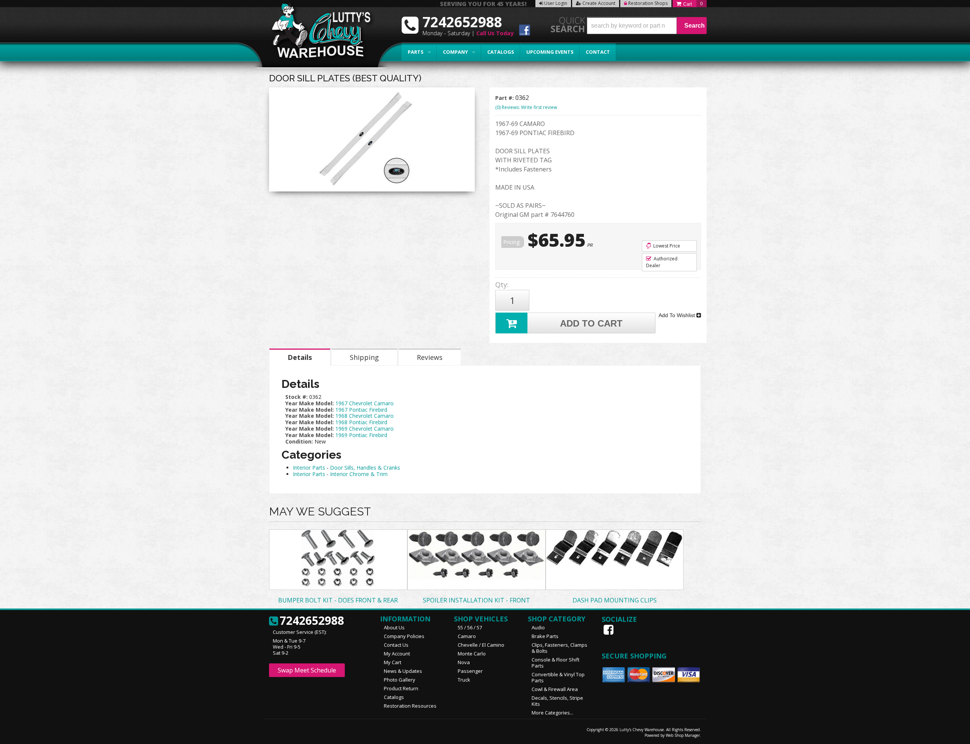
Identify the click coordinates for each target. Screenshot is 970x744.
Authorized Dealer (661, 262)
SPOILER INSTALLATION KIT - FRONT (476, 600)
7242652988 (312, 621)
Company (455, 51)
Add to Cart (591, 323)
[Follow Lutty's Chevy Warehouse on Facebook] (524, 31)
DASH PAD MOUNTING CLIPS (615, 600)
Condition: (299, 441)
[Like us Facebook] (609, 629)
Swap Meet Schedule (307, 670)
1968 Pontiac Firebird (361, 422)
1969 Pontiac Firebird (361, 435)
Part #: (505, 97)
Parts (416, 51)
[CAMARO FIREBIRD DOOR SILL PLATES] (371, 141)
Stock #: (297, 396)
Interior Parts (309, 467)
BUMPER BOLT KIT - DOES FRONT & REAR (338, 600)
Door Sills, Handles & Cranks (365, 467)
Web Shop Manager (683, 735)
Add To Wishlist (677, 315)
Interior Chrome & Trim (359, 474)
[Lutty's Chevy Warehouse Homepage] (317, 33)
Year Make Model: (309, 403)
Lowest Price (666, 246)
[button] (647, 25)
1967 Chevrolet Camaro (364, 403)
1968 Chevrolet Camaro (364, 415)
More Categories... (552, 713)
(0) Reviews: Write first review (526, 107)
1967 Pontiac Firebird (361, 409)
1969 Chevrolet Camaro (364, 428)
